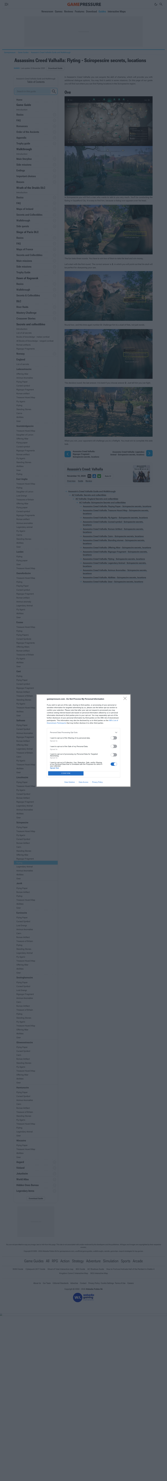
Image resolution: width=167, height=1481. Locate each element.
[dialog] (83, 740)
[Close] (125, 699)
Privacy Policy (97, 782)
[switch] (114, 738)
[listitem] (83, 732)
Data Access (83, 782)
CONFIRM (65, 773)
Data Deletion (69, 782)
